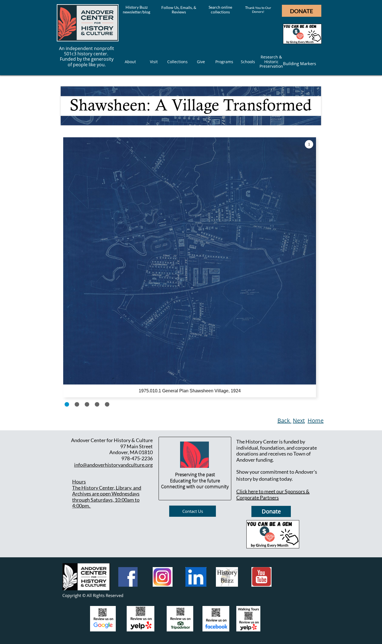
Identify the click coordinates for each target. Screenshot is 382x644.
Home (316, 420)
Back (284, 420)
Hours (79, 481)
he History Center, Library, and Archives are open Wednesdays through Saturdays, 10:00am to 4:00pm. (106, 497)
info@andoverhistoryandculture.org (113, 465)
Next (299, 420)
